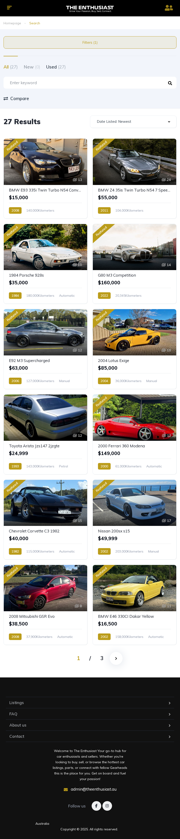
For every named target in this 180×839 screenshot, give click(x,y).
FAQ (13, 713)
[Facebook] (96, 806)
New (32, 67)
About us (17, 725)
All (11, 67)
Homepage (12, 23)
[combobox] (133, 122)
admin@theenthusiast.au (93, 789)
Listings (16, 702)
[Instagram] (107, 806)
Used (56, 67)
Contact (16, 736)
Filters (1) (90, 42)
